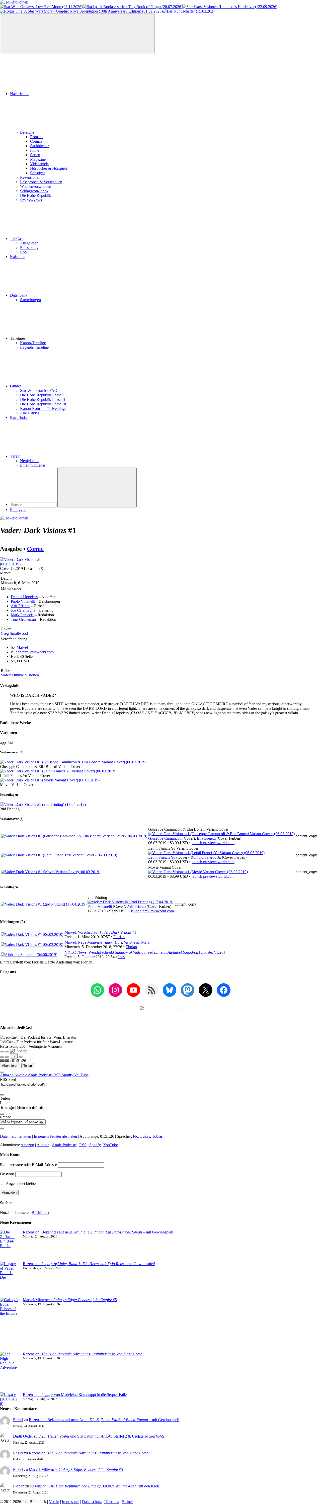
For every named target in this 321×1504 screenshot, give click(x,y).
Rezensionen (30, 177)
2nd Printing (10, 809)
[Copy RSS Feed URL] (2, 1090)
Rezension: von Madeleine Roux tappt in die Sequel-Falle (75, 1394)
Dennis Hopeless (24, 597)
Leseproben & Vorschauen (41, 182)
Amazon (7, 1075)
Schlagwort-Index (34, 191)
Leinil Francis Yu (161, 857)
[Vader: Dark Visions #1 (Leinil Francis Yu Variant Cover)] (58, 771)
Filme (34, 150)
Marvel (22, 647)
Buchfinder (19, 417)
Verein (15, 456)
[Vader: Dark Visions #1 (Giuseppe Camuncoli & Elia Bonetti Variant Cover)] (73, 762)
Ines (121, 957)
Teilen (27, 1066)
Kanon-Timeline (33, 343)
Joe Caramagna (23, 610)
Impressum (70, 1501)
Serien (35, 155)
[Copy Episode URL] (2, 1114)
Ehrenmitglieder (32, 465)
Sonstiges (37, 173)
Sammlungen (30, 300)
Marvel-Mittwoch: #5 (70, 1300)
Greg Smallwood (14, 633)
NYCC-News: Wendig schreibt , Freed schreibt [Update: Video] (144, 952)
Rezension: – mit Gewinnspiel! (89, 1264)
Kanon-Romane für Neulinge (43, 408)
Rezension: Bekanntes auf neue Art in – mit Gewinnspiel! (98, 1232)
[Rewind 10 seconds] (7, 1057)
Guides (15, 386)
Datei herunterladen (15, 1136)
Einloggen (18, 509)
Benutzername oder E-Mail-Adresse (28, 1165)
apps (4, 742)
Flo (135, 1136)
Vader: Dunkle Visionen (20, 675)
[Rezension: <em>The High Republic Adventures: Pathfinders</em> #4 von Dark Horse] (9, 1372)
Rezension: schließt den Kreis (94, 1486)
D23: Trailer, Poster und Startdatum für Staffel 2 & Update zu (102, 1436)
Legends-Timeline (34, 347)
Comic (35, 549)
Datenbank (18, 295)
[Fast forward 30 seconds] (21, 1057)
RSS (23, 252)
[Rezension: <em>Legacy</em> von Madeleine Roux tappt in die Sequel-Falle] (9, 1399)
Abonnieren (10, 1066)
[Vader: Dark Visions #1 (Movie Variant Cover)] (50, 780)
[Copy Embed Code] (2, 1129)
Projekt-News (31, 200)
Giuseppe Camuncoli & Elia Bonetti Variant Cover (40, 766)
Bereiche (27, 132)
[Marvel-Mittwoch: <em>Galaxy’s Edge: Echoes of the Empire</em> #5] (9, 1325)
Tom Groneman (23, 619)
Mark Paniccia (22, 615)
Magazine (38, 159)
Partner (127, 1501)
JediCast (16, 238)
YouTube (81, 1075)
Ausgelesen (29, 243)
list (10, 742)
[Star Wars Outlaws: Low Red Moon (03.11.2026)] (41, 7)
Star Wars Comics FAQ (38, 390)
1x (14, 1056)
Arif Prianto (20, 606)
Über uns (111, 1501)
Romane (36, 137)
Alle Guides (29, 413)
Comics (36, 141)
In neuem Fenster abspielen (55, 1136)
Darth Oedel (23, 1436)
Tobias (157, 1136)
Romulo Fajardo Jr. (206, 857)
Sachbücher (39, 146)
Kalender (17, 256)
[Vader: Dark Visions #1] (24, 564)
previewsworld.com (32, 652)
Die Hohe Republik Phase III (43, 404)
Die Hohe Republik (35, 195)
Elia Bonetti (206, 838)
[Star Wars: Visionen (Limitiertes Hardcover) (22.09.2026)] (229, 7)
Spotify (68, 1075)
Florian (119, 937)
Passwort (7, 1174)
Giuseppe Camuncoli (165, 838)
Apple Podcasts (40, 1075)
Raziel (18, 1420)
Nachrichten (19, 94)
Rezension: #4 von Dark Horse (82, 1354)
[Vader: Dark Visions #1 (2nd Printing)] (43, 804)
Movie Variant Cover (16, 784)
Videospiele (39, 164)
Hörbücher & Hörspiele (48, 168)
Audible (21, 1075)
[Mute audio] (2, 1057)
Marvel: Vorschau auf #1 (100, 932)
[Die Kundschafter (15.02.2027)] (189, 11)
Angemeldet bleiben (21, 1183)
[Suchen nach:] (33, 504)
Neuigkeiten (29, 461)
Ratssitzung (29, 247)
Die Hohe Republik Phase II (42, 399)
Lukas (145, 1136)
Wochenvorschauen (35, 186)
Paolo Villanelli (23, 601)
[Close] (2, 1072)
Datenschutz (92, 1501)
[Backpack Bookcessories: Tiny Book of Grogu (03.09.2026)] (132, 7)
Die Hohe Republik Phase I (42, 395)
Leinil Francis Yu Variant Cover (25, 775)
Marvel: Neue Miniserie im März (106, 942)
